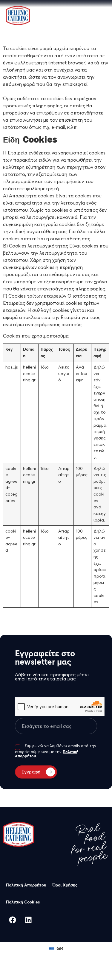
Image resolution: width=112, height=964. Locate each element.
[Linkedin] (28, 920)
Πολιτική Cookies (23, 902)
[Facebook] (12, 920)
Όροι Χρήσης (64, 885)
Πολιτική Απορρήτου (26, 885)
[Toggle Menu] (97, 13)
